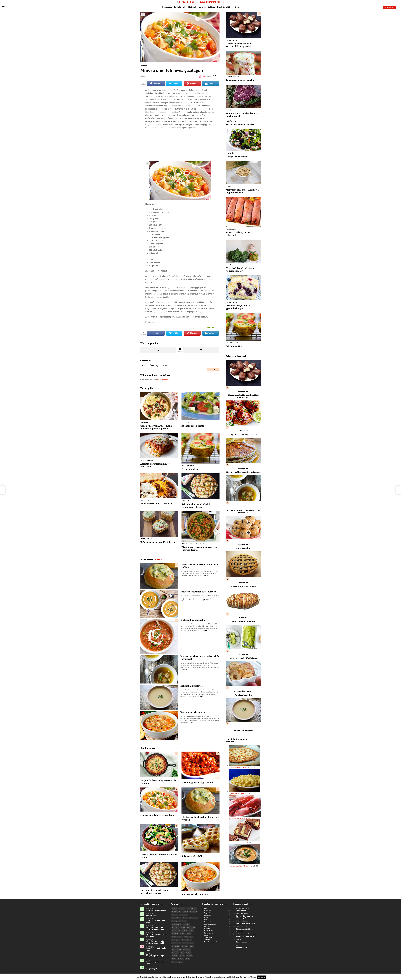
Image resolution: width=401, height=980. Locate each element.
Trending (176, 393)
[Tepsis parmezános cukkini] (243, 63)
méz (183, 933)
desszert (194, 918)
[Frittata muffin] (200, 448)
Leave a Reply (213, 369)
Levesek (202, 7)
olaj (189, 933)
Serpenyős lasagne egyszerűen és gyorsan (158, 781)
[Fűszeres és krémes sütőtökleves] (159, 604)
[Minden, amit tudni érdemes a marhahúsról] (243, 96)
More (206, 575)
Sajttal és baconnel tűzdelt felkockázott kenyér (196, 505)
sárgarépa (177, 949)
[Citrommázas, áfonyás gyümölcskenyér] (243, 287)
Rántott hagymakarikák (245, 936)
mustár (175, 933)
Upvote (158, 350)
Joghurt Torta (241, 947)
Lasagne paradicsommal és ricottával (155, 465)
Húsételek (192, 7)
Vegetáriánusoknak (243, 691)
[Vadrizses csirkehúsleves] (159, 725)
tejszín (175, 955)
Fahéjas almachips (243, 695)
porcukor (176, 946)
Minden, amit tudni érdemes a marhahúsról (242, 114)
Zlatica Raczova (241, 908)
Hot (176, 620)
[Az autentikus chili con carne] (159, 485)
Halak (217, 917)
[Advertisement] (179, 146)
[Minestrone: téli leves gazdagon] (159, 799)
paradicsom (187, 940)
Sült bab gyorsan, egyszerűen (197, 782)
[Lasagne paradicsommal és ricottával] (159, 445)
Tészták (200, 544)
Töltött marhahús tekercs (240, 124)
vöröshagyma (178, 962)
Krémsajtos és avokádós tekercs (157, 542)
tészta (190, 955)
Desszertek (167, 7)
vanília (181, 958)
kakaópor (191, 927)
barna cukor (193, 908)
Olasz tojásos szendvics (245, 923)
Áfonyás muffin (243, 548)
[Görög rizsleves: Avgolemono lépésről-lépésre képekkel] (159, 406)
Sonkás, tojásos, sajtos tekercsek (238, 233)
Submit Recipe (389, 7)
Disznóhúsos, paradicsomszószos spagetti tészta (199, 548)
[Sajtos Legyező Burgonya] (243, 601)
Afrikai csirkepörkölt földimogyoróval (240, 866)
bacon (183, 908)
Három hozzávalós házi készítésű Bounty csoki (238, 45)
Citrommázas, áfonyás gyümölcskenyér (238, 307)
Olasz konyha (177, 936)
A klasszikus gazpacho (192, 619)
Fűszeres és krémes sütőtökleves (198, 591)
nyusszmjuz (239, 939)
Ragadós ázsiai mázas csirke (243, 434)
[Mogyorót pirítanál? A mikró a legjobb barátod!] (243, 172)
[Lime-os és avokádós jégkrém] (243, 637)
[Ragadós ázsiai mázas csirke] (243, 413)
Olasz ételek (147, 460)
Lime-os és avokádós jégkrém (243, 658)
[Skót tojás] (2, 490)
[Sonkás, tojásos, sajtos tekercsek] (243, 212)
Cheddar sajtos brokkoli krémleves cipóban (199, 566)
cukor (186, 918)
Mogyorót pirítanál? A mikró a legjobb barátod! (242, 191)
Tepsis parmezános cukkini (240, 80)
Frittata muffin (189, 468)
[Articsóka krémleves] (159, 697)
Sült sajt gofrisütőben (193, 856)
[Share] (179, 180)
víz (188, 958)
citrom (186, 911)
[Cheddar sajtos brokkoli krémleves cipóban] (159, 576)
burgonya (176, 911)
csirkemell (184, 915)
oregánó (176, 940)
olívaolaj (189, 936)
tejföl (189, 952)
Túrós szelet (241, 910)
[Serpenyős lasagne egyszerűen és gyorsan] (159, 764)
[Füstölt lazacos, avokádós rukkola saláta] (159, 837)
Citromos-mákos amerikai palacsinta (243, 472)
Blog (237, 7)
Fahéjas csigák (151, 969)
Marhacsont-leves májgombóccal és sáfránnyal (199, 657)
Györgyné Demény (242, 921)
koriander (176, 930)
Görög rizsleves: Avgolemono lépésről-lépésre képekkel (156, 427)
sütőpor (175, 952)
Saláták (211, 7)
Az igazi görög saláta (192, 425)
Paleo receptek (217, 933)
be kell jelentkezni (163, 380)
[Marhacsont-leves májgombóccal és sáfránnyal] (159, 669)
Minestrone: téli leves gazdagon (157, 814)
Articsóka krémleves (191, 685)
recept (185, 946)
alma (175, 908)
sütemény (187, 949)
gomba (187, 924)
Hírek (217, 919)
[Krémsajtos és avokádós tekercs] (159, 524)
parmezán (176, 943)
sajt (192, 946)
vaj (174, 958)
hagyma (176, 927)
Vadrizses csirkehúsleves (193, 712)
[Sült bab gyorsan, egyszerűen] (200, 765)
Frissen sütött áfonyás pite (243, 586)
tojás (182, 955)
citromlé (194, 911)
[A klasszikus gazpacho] (159, 636)
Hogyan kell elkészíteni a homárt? (240, 818)
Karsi (147, 967)
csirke (175, 915)
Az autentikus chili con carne (156, 503)
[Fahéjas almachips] (243, 673)
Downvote (201, 350)
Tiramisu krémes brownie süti (238, 843)
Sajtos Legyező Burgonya (243, 621)
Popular (176, 564)
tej (183, 952)
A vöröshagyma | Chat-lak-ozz (246, 934)
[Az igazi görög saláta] (200, 406)
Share (143, 14)
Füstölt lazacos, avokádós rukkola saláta (158, 856)
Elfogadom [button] (261, 977)
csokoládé (176, 918)
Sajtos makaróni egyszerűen (238, 793)
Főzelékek (217, 915)
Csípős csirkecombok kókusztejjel (244, 917)
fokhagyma (177, 924)
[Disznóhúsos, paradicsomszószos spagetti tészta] (200, 526)
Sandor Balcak (241, 913)
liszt (192, 930)
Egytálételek (179, 7)
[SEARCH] (398, 7)
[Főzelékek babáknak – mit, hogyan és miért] (243, 251)
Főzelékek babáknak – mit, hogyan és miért (240, 269)
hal (184, 927)
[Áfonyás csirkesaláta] (243, 140)
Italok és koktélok (224, 7)
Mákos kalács (241, 942)
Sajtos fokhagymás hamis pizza (239, 767)
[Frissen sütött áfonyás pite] (243, 564)
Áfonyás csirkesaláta (237, 156)
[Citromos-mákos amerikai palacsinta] (243, 450)
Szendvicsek (188, 501)
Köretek (243, 617)
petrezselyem (188, 943)
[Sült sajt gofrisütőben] (200, 838)
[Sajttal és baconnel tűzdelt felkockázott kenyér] (200, 486)
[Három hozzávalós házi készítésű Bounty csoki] (243, 25)
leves (185, 930)
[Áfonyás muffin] (243, 527)
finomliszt (183, 921)
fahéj (175, 921)
